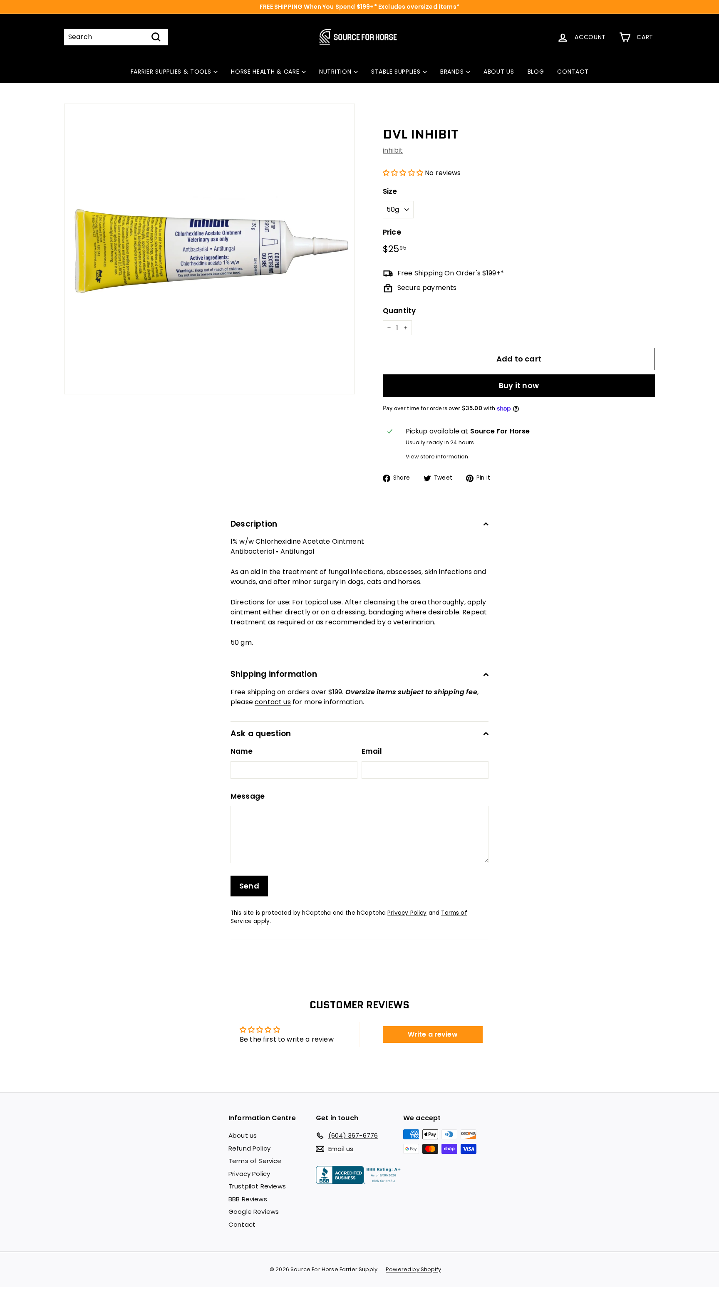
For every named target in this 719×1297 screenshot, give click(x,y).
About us (242, 1135)
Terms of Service (255, 1160)
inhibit (393, 150)
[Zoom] (209, 249)
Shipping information (274, 674)
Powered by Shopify (413, 1269)
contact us (273, 702)
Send (249, 886)
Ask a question (261, 733)
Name (242, 751)
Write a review (433, 1034)
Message (248, 796)
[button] (403, 173)
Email (372, 751)
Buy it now (519, 385)
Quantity (399, 311)
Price (392, 232)
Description (254, 524)
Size (390, 191)
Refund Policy (249, 1148)
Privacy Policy (406, 913)
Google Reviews (253, 1211)
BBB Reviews (247, 1199)
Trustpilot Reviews (257, 1186)
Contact (241, 1224)
